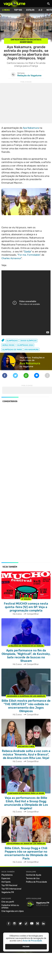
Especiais (5, 878)
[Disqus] (26, 444)
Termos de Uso (33, 878)
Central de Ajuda (33, 875)
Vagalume (14, 3)
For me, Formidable (29, 254)
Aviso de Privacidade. (32, 941)
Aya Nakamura (31, 127)
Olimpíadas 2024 (25, 345)
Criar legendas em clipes (12, 911)
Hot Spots (6, 882)
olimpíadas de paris (12, 349)
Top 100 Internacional (11, 889)
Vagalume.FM (7, 892)
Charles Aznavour (11, 258)
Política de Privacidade (36, 882)
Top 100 (18, 10)
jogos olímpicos (28, 341)
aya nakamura (31, 349)
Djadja (27, 251)
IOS (37, 905)
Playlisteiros (7, 875)
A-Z (40, 10)
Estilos (30, 10)
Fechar (26, 946)
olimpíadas (12, 341)
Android (44, 905)
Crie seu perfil (7, 902)
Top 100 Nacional (9, 885)
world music (8, 345)
